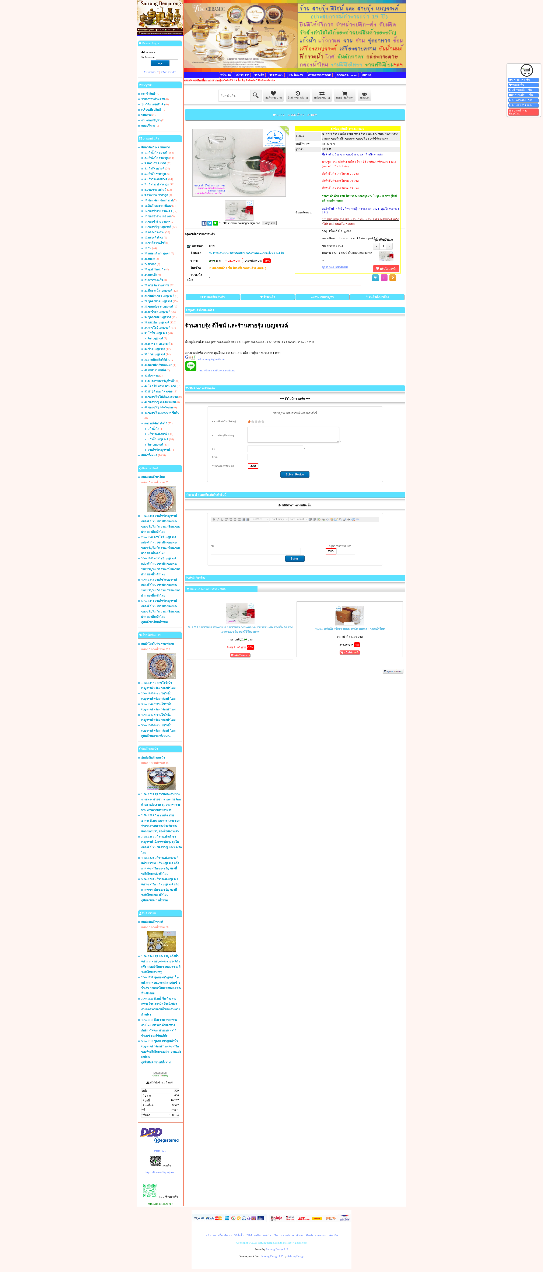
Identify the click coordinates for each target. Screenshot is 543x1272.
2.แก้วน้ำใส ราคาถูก (156, 157)
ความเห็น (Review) (223, 435)
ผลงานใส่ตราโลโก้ (155, 423)
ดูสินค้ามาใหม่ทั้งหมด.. (155, 622)
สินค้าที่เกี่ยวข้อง (379, 297)
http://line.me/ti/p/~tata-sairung (217, 370)
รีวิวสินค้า (269, 297)
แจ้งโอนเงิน (295, 75)
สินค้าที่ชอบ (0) (273, 97)
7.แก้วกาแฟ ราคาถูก (156, 184)
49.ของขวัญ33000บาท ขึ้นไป (161, 412)
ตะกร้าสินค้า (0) (344, 97)
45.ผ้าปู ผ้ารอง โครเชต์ (158, 391)
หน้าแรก (225, 75)
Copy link (269, 223)
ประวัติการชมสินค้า (153, 104)
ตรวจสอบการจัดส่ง (319, 75)
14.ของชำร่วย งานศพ (157, 221)
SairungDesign (295, 1256)
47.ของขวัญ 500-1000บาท (160, 402)
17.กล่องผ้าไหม (153, 237)
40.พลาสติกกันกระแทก (158, 365)
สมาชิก (366, 75)
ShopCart (364, 97)
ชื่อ (213, 448)
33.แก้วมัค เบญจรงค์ (156, 322)
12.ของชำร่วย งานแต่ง (158, 211)
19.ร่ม (147, 248)
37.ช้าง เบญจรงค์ (154, 349)
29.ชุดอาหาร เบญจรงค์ (158, 301)
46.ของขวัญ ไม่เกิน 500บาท (161, 396)
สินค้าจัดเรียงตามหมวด (155, 147)
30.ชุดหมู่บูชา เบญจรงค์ (158, 306)
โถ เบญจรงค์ (155, 338)
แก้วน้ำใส (153, 428)
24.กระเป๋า (150, 274)
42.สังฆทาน (151, 375)
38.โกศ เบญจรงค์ (154, 354)
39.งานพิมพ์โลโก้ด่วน (157, 359)
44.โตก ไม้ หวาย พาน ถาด (160, 386)
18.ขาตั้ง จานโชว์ (154, 242)
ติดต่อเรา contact (346, 75)
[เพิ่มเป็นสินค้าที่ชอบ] (375, 277)
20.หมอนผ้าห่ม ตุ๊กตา (157, 253)
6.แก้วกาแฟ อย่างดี (156, 179)
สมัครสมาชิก (168, 72)
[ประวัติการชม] (392, 277)
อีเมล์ (215, 457)
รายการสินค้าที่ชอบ (153, 99)
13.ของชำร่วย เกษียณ (157, 216)
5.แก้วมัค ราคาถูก (155, 173)
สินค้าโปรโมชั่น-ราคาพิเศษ (157, 644)
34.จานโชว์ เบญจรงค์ (157, 327)
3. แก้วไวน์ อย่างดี (155, 163)
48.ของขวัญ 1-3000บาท (158, 407)
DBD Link (160, 1151)
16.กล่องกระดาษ (154, 232)
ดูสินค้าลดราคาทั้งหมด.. (156, 736)
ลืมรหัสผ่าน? (151, 72)
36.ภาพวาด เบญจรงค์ (157, 343)
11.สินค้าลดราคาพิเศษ (158, 205)
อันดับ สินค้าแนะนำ (153, 757)
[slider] (256, 421)
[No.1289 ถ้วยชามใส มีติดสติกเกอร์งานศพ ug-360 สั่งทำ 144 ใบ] (386, 260)
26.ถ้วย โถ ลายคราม (156, 285)
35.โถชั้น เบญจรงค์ (155, 333)
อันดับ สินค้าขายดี (152, 922)
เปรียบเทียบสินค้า (151, 109)
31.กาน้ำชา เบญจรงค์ (157, 311)
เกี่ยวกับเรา (242, 75)
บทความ (146, 115)
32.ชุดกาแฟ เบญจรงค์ (157, 317)
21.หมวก (149, 258)
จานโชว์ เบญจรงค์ (159, 449)
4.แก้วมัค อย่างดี (154, 168)
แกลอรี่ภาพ (148, 125)
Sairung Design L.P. (277, 1249)
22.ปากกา (150, 264)
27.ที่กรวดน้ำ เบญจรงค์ (158, 290)
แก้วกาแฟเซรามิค (158, 434)
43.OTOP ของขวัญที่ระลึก (159, 380)
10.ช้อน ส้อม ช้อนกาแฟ (158, 200)
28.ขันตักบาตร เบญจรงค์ (159, 296)
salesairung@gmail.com (211, 359)
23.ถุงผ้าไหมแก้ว (154, 269)
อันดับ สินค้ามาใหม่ (153, 477)
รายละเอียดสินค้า (214, 297)
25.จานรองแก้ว (153, 280)
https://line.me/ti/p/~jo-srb (160, 1172)
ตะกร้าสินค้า (148, 93)
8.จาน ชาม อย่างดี (155, 189)
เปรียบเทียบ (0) (322, 97)
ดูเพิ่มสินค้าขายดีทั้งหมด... (157, 1062)
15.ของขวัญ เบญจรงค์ (157, 226)
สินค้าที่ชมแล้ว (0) (298, 97)
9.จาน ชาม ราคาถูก (156, 195)
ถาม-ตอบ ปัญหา (151, 120)
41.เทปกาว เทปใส (155, 370)
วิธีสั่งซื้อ (259, 75)
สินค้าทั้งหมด (149, 455)
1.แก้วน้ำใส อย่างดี (155, 152)
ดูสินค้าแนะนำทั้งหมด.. (155, 900)
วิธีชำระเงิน (276, 75)
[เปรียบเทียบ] (384, 277)
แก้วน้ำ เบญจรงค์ (158, 439)
